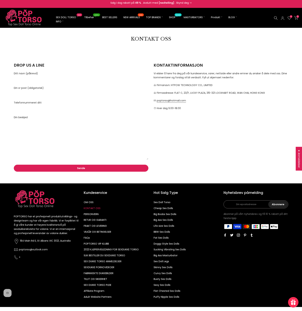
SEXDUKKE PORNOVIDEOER (99, 267)
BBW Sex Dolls (162, 232)
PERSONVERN (91, 214)
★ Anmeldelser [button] (299, 158)
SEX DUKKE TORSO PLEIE (97, 285)
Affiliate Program (94, 291)
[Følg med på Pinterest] (245, 235)
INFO (58, 21)
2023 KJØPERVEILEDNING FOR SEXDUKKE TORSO (111, 249)
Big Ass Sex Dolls (163, 220)
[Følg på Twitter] (231, 235)
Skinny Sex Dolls (163, 267)
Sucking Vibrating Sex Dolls (170, 249)
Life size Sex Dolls (164, 226)
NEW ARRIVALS (133, 17)
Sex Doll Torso (162, 202)
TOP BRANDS (153, 17)
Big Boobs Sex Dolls (165, 214)
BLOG (231, 17)
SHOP (174, 17)
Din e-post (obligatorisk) (29, 88)
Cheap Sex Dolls (163, 208)
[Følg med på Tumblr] (251, 235)
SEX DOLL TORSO (68, 17)
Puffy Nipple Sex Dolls (166, 297)
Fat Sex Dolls (161, 237)
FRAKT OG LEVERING (95, 226)
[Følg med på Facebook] (225, 235)
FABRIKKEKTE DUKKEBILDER (98, 273)
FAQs (87, 237)
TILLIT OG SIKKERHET (95, 279)
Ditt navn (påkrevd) (26, 73)
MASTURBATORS (193, 17)
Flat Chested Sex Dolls (167, 291)
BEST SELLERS (109, 17)
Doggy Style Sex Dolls (166, 243)
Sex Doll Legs (161, 261)
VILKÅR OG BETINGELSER (97, 232)
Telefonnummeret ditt (28, 102)
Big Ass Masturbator (166, 255)
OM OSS (89, 202)
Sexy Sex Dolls (162, 285)
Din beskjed (21, 117)
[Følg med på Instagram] (238, 235)
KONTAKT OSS (92, 208)
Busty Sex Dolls (162, 279)
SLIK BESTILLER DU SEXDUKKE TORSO (104, 255)
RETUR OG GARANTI (95, 220)
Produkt (215, 17)
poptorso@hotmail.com (171, 100)
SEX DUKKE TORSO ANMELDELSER (102, 261)
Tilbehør (91, 17)
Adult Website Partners (98, 297)
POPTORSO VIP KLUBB (96, 243)
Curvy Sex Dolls (163, 273)
